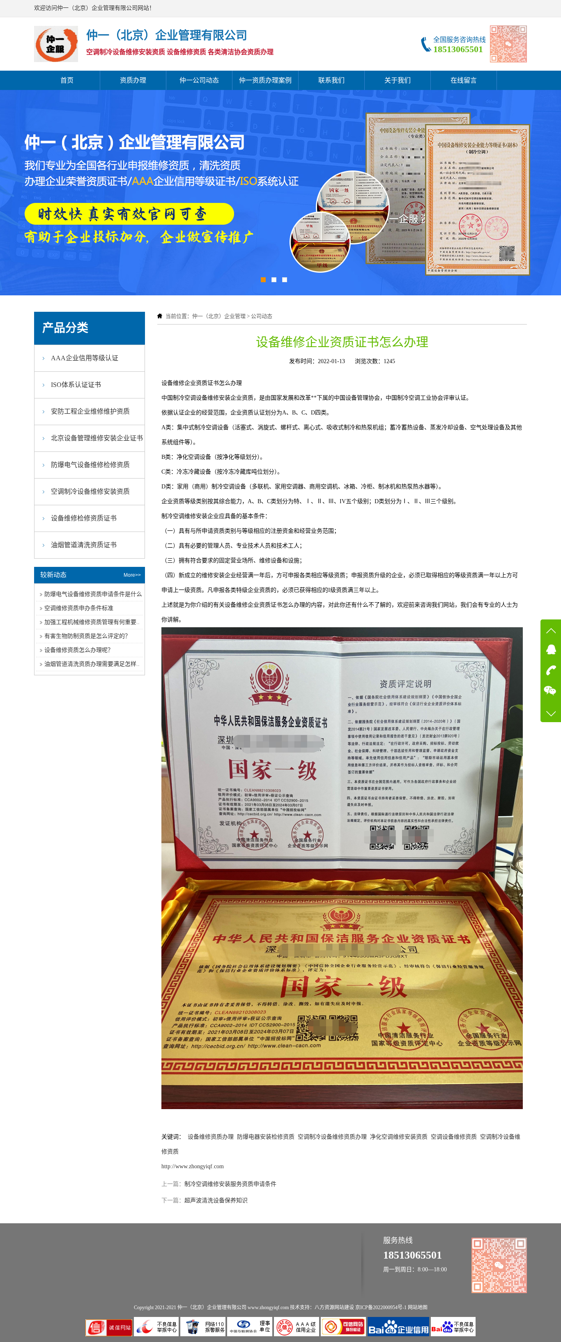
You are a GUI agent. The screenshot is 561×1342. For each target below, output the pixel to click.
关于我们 (397, 80)
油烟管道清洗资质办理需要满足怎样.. (92, 664)
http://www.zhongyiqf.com (192, 1166)
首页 (67, 80)
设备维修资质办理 (211, 1137)
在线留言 (464, 80)
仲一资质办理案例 (265, 80)
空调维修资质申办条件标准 (78, 608)
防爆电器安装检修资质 (265, 1137)
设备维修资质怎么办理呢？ (78, 650)
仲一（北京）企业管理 (219, 316)
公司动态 (261, 316)
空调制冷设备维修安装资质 (90, 491)
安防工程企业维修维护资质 (90, 411)
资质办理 (133, 80)
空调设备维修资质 (454, 1137)
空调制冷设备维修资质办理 (332, 1137)
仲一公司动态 (199, 80)
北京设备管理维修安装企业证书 (97, 438)
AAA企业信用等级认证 (84, 357)
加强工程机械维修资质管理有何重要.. (92, 622)
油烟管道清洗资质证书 (84, 544)
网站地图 (418, 1307)
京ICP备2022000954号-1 (381, 1307)
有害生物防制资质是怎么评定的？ (87, 636)
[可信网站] (344, 1334)
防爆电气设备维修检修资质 (90, 464)
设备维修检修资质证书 (84, 518)
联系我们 (331, 80)
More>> (132, 575)
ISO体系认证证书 (76, 384)
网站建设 (344, 1307)
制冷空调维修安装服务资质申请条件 (230, 1184)
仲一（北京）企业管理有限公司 (211, 1307)
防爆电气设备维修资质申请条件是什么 (93, 594)
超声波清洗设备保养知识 (216, 1200)
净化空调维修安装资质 (399, 1137)
